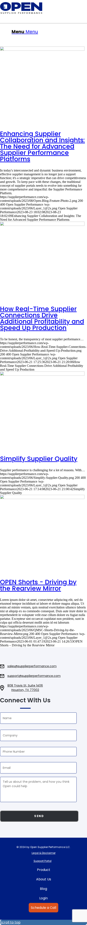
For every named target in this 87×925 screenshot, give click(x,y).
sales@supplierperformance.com (32, 666)
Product (43, 869)
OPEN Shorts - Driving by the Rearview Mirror (38, 585)
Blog (43, 888)
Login (43, 898)
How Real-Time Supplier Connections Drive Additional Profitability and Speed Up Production (42, 318)
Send (39, 816)
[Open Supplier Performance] (43, 8)
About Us (43, 879)
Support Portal (43, 861)
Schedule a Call (43, 907)
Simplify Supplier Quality (38, 458)
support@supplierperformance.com (34, 676)
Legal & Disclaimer (44, 853)
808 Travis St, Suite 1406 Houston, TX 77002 (25, 687)
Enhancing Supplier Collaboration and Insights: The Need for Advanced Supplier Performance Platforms (42, 146)
